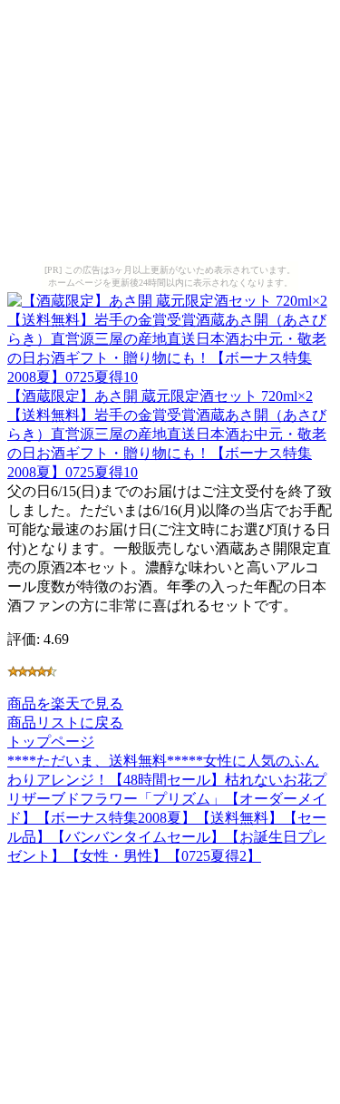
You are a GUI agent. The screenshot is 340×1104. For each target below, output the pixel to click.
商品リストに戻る (65, 722)
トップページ (50, 741)
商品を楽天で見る (65, 703)
